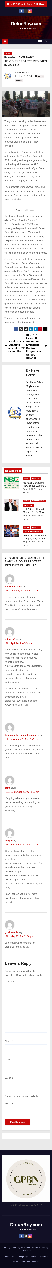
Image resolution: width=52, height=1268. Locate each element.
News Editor (24, 73)
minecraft (10, 639)
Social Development (32, 531)
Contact (33, 1257)
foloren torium (13, 586)
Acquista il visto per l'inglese (20, 735)
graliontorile (11, 932)
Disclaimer (43, 1257)
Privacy (16, 1262)
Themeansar (26, 1250)
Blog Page (23, 1257)
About (14, 1257)
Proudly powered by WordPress (17, 1247)
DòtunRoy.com (26, 23)
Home (6, 1257)
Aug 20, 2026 (29, 489)
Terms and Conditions (30, 1262)
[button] (46, 41)
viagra (8, 840)
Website (9, 1078)
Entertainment (38, 501)
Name (9, 1041)
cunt (7, 788)
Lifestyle (28, 505)
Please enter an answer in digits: (21, 1096)
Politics (35, 478)
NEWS (8, 53)
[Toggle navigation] (39, 41)
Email (8, 1059)
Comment (10, 981)
